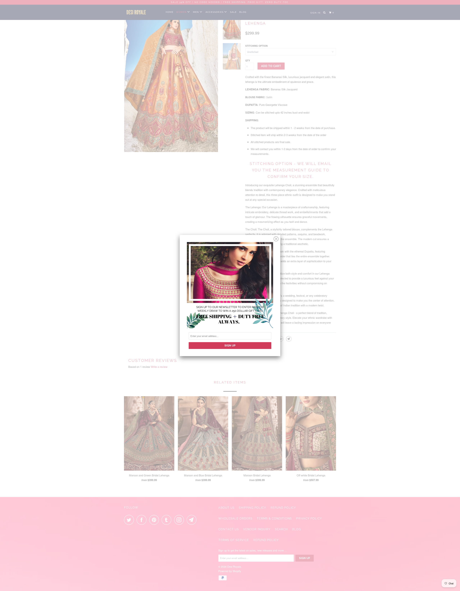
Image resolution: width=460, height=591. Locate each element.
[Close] (276, 238)
